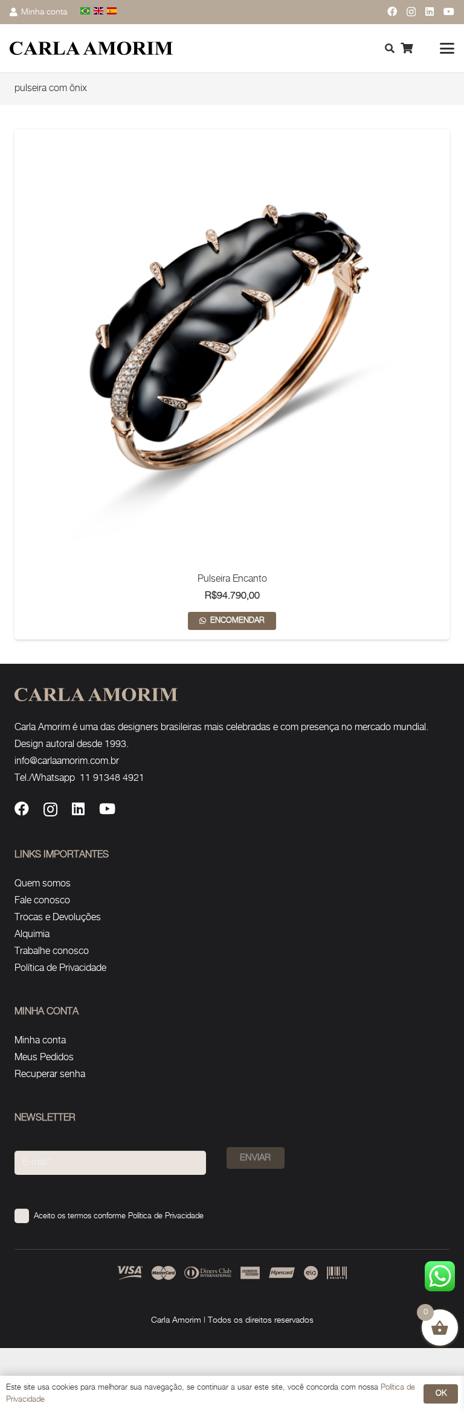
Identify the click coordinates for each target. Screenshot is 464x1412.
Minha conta (40, 1040)
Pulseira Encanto (232, 579)
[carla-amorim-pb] (91, 49)
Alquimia (32, 934)
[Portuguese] (85, 12)
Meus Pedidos (44, 1057)
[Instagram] (411, 12)
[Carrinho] (407, 48)
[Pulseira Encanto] (232, 346)
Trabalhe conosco (51, 951)
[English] (99, 12)
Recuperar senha (49, 1074)
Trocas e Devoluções (57, 917)
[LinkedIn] (429, 11)
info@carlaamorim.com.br (66, 761)
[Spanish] (112, 12)
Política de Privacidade (60, 968)
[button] (447, 48)
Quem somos (42, 884)
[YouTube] (448, 11)
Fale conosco (42, 900)
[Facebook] (392, 11)
